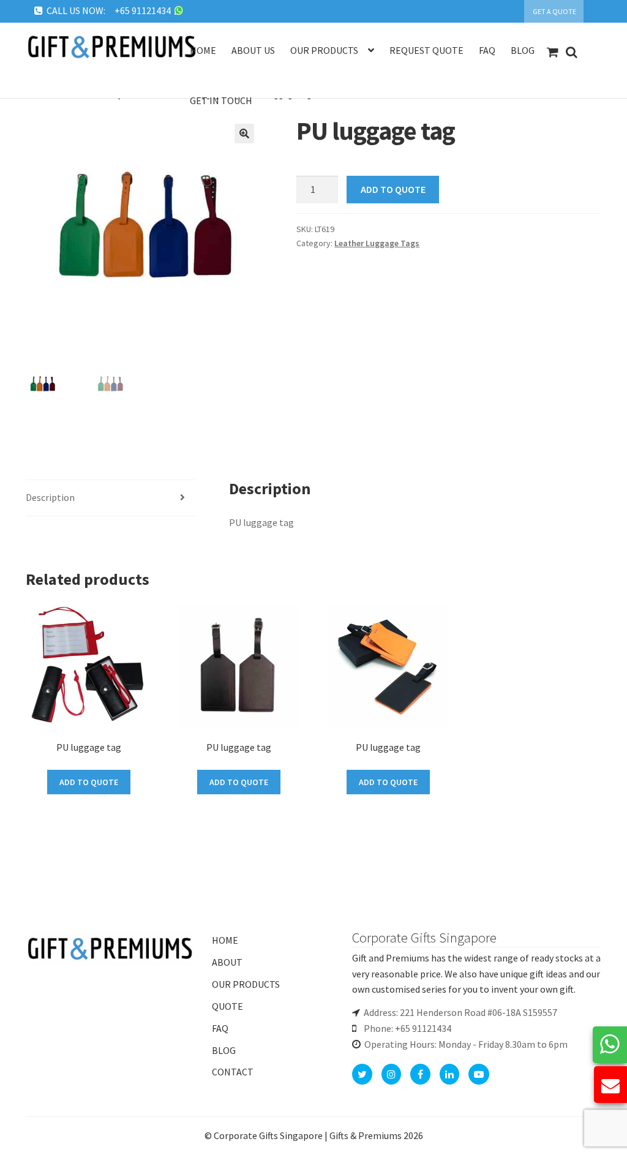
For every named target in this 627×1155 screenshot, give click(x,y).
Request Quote (426, 50)
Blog (523, 50)
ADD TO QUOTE (393, 189)
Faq (487, 50)
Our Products (324, 50)
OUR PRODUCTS (246, 984)
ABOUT (227, 962)
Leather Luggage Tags (376, 243)
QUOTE (227, 1006)
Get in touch (221, 100)
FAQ (220, 1028)
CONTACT (232, 1072)
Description (50, 497)
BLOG (224, 1050)
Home (203, 50)
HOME (225, 940)
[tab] (110, 498)
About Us (253, 50)
